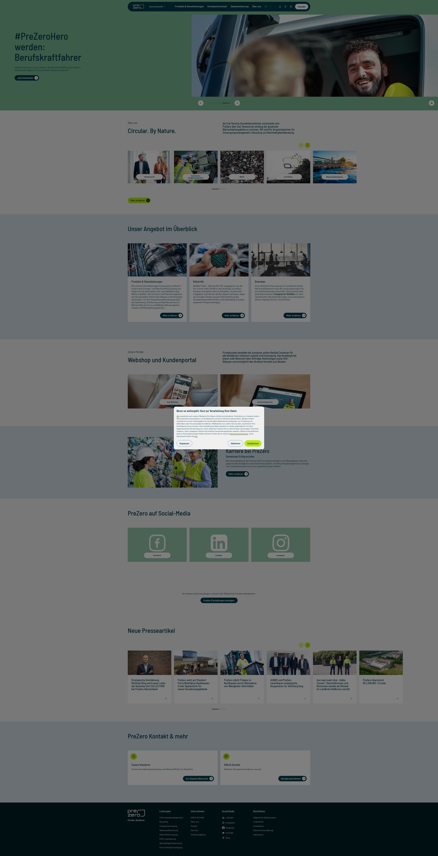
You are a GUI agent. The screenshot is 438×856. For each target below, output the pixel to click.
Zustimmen (253, 443)
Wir (178, 416)
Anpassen (184, 443)
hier (195, 436)
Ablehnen (235, 443)
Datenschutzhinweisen (239, 434)
